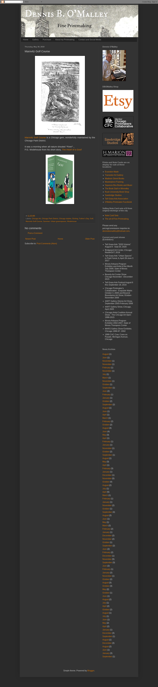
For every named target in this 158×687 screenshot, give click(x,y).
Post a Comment (35, 233)
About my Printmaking (64, 40)
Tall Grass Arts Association (116, 199)
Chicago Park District (50, 218)
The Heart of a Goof (72, 149)
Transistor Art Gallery (114, 175)
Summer (46, 221)
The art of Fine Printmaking (117, 219)
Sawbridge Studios (113, 195)
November (107, 361)
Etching (75, 218)
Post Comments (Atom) (47, 243)
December (107, 475)
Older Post (89, 239)
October (105, 384)
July (104, 374)
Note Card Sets (111, 215)
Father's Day (84, 218)
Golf (91, 218)
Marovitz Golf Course (35, 137)
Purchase (47, 40)
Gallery (35, 40)
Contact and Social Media (90, 40)
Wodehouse (72, 221)
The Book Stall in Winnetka (117, 188)
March (105, 378)
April (104, 415)
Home (25, 40)
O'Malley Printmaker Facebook (118, 202)
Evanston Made (112, 172)
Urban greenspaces (58, 221)
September (107, 388)
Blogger (90, 671)
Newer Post (30, 239)
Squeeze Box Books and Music (118, 185)
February (106, 368)
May (104, 435)
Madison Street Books (114, 178)
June (104, 358)
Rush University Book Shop (117, 192)
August (105, 354)
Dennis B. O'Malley (66, 14)
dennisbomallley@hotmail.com (115, 231)
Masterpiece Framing (114, 182)
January (105, 398)
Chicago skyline (65, 218)
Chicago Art (36, 218)
